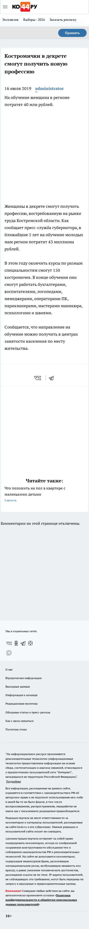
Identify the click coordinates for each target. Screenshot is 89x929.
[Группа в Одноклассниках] (16, 643)
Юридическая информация (23, 678)
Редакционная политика (21, 703)
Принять (72, 33)
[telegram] (53, 378)
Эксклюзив (10, 20)
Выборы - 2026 (34, 20)
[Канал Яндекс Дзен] (30, 643)
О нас (9, 669)
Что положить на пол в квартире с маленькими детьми (35, 494)
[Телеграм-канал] (23, 643)
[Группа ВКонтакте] (9, 643)
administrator (49, 88)
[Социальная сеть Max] (9, 653)
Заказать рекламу (63, 20)
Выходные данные (17, 686)
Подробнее (13, 781)
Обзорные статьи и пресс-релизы (27, 712)
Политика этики (16, 729)
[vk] (38, 378)
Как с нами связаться (19, 721)
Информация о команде (21, 695)
